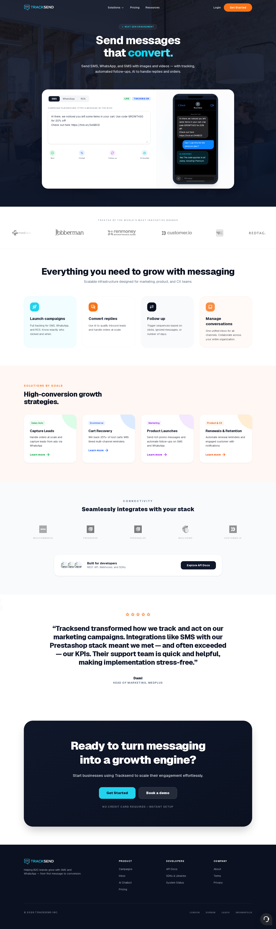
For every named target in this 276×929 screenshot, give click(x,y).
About (217, 869)
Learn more (40, 454)
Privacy (218, 882)
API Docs (171, 869)
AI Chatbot (125, 882)
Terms (217, 876)
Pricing (135, 7)
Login (217, 7)
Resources (153, 7)
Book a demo (157, 793)
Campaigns (125, 869)
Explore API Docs (198, 565)
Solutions (114, 7)
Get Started (238, 7)
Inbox (122, 876)
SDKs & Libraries (176, 876)
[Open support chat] (266, 919)
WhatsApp (69, 98)
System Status (175, 882)
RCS (83, 98)
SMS (54, 98)
